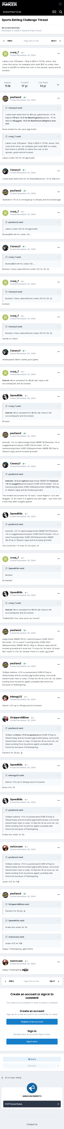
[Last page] (60, 41)
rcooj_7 (14, 52)
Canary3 (15, 169)
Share (33, 1059)
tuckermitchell (12, 28)
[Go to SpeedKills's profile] (5, 397)
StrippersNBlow (19, 717)
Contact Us (32, 1124)
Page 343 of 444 (32, 41)
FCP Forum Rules (13, 1104)
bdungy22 (16, 696)
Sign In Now (32, 1041)
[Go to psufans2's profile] (5, 99)
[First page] (4, 41)
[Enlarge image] (23, 970)
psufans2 (15, 97)
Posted (23, 55)
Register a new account (32, 1021)
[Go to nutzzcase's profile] (5, 848)
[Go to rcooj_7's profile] (5, 54)
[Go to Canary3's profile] (5, 171)
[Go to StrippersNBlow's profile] (5, 719)
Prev (9, 41)
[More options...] (59, 53)
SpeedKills (16, 395)
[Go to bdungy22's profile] (5, 698)
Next (54, 41)
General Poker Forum (32, 30)
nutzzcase (16, 846)
